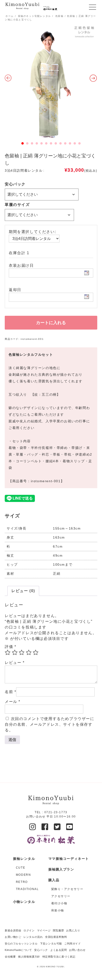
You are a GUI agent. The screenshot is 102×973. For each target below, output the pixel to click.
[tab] (23, 591)
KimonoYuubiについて (18, 950)
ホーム (9, 16)
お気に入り (73, 930)
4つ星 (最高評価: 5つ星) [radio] (29, 652)
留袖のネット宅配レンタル (34, 16)
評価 (10, 647)
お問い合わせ (77, 950)
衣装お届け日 (21, 265)
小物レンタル (24, 902)
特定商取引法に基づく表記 (58, 956)
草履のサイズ (17, 205)
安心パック (15, 184)
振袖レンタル (24, 859)
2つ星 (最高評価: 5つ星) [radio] (15, 652)
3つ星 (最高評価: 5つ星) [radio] (21, 652)
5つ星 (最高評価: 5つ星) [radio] (35, 652)
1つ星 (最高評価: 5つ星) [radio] (7, 652)
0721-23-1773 (55, 812)
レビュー (15, 663)
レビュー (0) (23, 591)
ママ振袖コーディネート (68, 859)
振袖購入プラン (61, 869)
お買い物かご (13, 936)
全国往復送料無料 (56, 936)
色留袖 (59, 16)
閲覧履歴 (58, 930)
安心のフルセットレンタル (21, 943)
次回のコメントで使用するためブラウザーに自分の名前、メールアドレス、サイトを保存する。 (49, 724)
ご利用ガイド (72, 943)
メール (12, 702)
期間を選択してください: (32, 232)
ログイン (28, 930)
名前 (10, 692)
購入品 (54, 880)
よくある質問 (58, 950)
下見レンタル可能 (51, 943)
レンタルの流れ (33, 936)
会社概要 (10, 956)
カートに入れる (51, 322)
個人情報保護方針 (29, 956)
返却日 (15, 290)
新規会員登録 (13, 930)
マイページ (44, 930)
